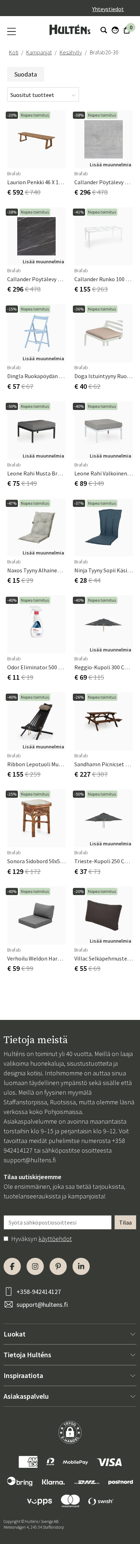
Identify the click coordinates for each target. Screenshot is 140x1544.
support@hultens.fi (30, 1160)
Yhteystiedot (108, 9)
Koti (13, 52)
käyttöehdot (55, 1239)
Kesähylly (71, 52)
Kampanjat (39, 52)
